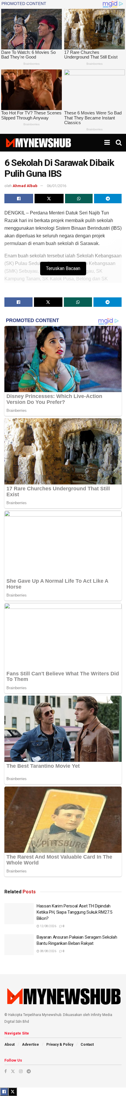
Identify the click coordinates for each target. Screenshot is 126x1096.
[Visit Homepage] (38, 143)
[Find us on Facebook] (5, 1071)
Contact (87, 1044)
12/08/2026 (47, 926)
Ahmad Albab (25, 186)
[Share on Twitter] (49, 198)
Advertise (30, 1044)
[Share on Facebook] (18, 198)
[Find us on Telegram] (29, 1071)
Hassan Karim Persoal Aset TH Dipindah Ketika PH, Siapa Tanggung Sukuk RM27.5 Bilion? (74, 912)
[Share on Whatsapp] (79, 198)
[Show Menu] (107, 142)
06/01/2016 (56, 186)
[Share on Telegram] (108, 198)
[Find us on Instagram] (21, 1071)
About (9, 1044)
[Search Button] (119, 142)
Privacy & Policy (59, 1044)
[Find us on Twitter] (13, 1071)
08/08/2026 (47, 951)
